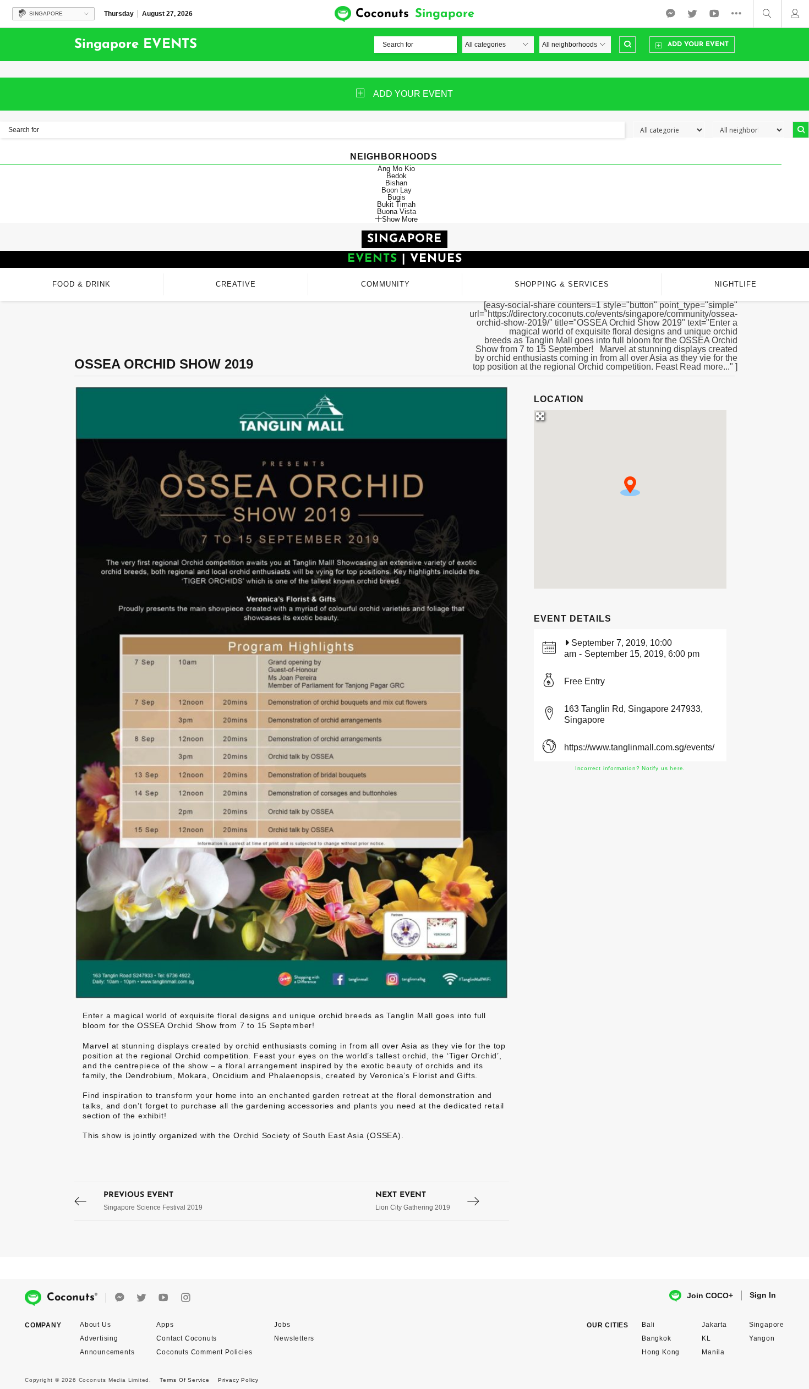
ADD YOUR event (413, 93)
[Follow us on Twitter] (692, 14)
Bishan (396, 183)
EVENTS (372, 259)
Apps (164, 1324)
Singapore (766, 1324)
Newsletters (294, 1338)
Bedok (396, 176)
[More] (739, 14)
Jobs (282, 1324)
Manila (713, 1352)
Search (627, 44)
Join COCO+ (710, 1295)
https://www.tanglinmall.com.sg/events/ (639, 747)
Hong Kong (661, 1352)
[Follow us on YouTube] (714, 14)
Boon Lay (396, 190)
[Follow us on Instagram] (185, 1298)
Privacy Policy (238, 1380)
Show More (400, 219)
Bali (648, 1324)
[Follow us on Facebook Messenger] (670, 14)
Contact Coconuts (186, 1338)
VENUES (436, 259)
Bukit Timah (396, 204)
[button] (630, 486)
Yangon (762, 1338)
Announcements (107, 1352)
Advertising (99, 1338)
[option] (291, 693)
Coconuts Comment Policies (204, 1352)
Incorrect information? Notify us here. (630, 768)
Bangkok (656, 1338)
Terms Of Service (185, 1380)
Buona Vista (396, 211)
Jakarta (714, 1324)
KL (706, 1338)
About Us (95, 1324)
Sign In (763, 1295)
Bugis (396, 197)
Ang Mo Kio (396, 168)
